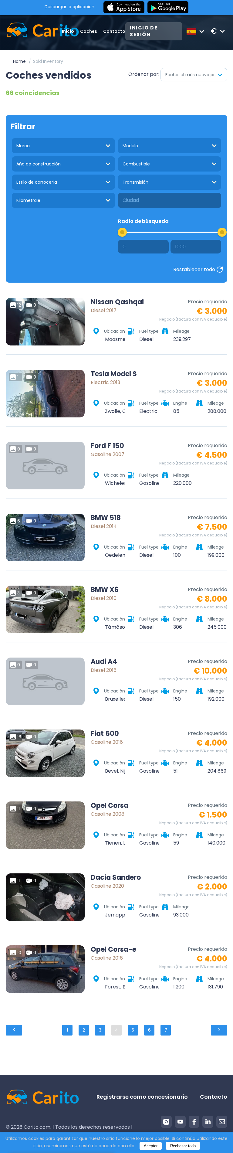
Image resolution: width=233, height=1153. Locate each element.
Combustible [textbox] (136, 164)
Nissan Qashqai (117, 302)
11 (18, 809)
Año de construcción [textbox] (38, 164)
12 (19, 305)
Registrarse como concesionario (142, 1096)
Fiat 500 (105, 734)
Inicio (68, 31)
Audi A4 (104, 662)
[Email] (221, 1122)
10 (19, 953)
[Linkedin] (207, 1122)
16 (19, 737)
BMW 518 (106, 518)
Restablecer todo (194, 269)
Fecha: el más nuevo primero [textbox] (196, 75)
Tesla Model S (114, 374)
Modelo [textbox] (130, 146)
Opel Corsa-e (113, 949)
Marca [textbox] (23, 146)
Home (19, 61)
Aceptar (150, 1146)
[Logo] (34, 31)
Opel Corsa (109, 805)
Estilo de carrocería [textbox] (36, 182)
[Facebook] (194, 1122)
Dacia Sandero (116, 877)
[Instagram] (166, 1122)
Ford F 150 (107, 446)
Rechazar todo (183, 1146)
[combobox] (193, 74)
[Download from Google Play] (167, 7)
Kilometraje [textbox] (28, 200)
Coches (88, 31)
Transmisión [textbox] (135, 182)
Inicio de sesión (143, 31)
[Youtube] (180, 1122)
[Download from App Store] (123, 7)
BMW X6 (105, 590)
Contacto (114, 31)
